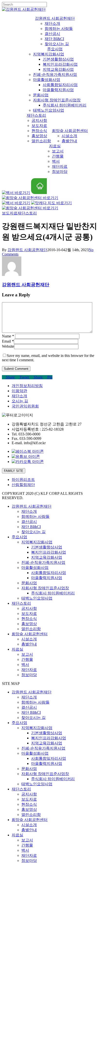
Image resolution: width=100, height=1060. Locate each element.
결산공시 (29, 522)
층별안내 (29, 644)
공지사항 (29, 608)
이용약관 (19, 391)
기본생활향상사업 (46, 547)
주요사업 (19, 537)
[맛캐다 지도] (39, 193)
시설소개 (29, 639)
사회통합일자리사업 (48, 573)
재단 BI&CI (31, 527)
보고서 (27, 654)
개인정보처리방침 (27, 386)
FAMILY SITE (13, 471)
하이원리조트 (23, 479)
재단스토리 (27, 213)
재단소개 (19, 396)
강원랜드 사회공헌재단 (27, 250)
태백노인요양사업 (36, 598)
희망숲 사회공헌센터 (30, 634)
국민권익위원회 (25, 406)
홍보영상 (29, 624)
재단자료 (29, 670)
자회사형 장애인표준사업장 (45, 588)
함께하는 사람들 (35, 516)
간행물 (27, 659)
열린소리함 (31, 629)
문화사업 (29, 583)
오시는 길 (20, 401)
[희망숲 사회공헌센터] (30, 198)
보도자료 (29, 613)
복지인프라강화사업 (48, 552)
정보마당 (29, 675)
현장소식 (29, 619)
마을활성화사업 (35, 567)
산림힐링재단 (23, 485)
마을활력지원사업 (46, 578)
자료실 (17, 649)
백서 (25, 664)
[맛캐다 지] (51, 203)
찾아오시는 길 (33, 532)
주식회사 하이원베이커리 (53, 593)
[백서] (16, 193)
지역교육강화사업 (46, 557)
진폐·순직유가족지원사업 (43, 562)
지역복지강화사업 (36, 542)
